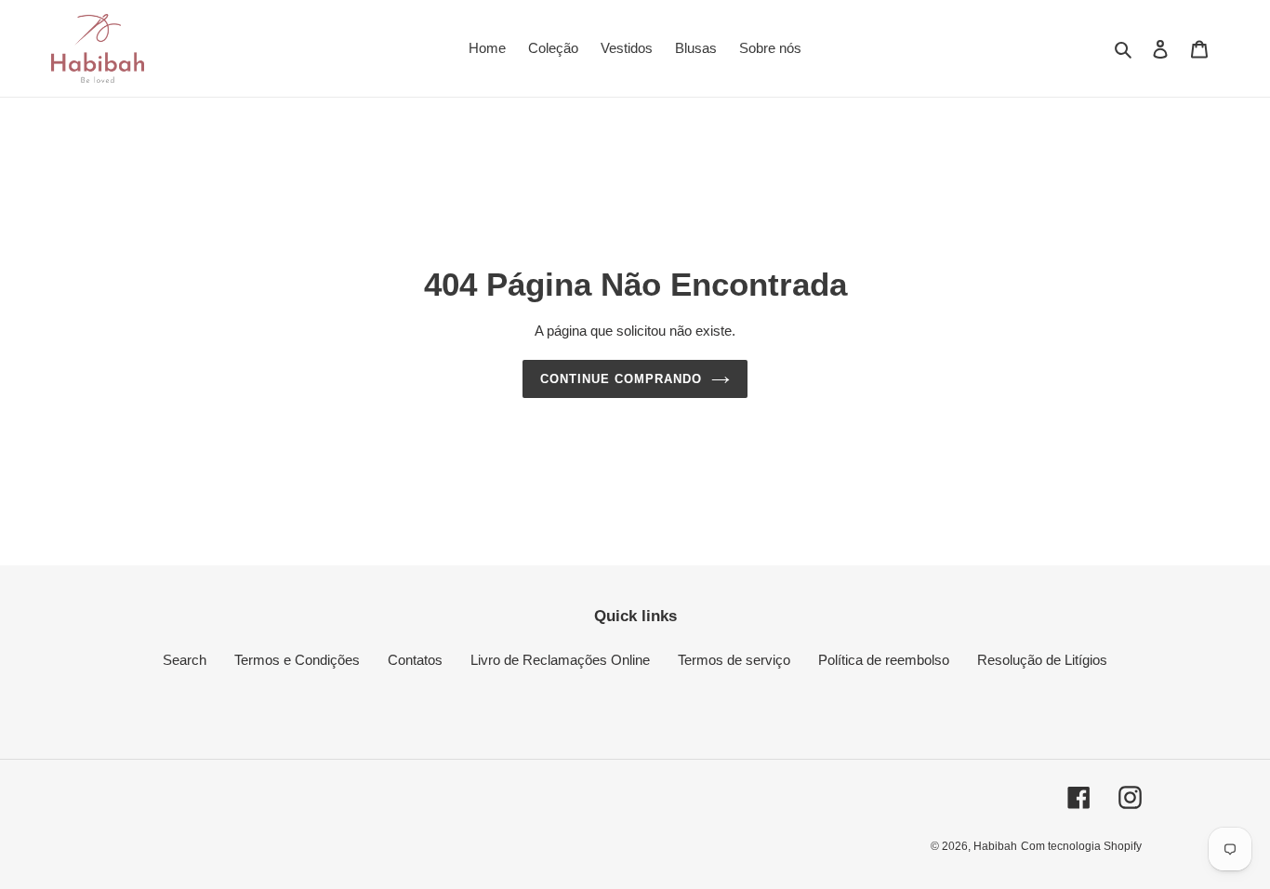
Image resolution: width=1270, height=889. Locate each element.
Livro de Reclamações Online (560, 660)
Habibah (995, 846)
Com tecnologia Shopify (1081, 846)
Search (184, 660)
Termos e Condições (297, 660)
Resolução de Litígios (1042, 660)
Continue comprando (621, 379)
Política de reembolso (883, 660)
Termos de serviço (734, 660)
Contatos (415, 660)
